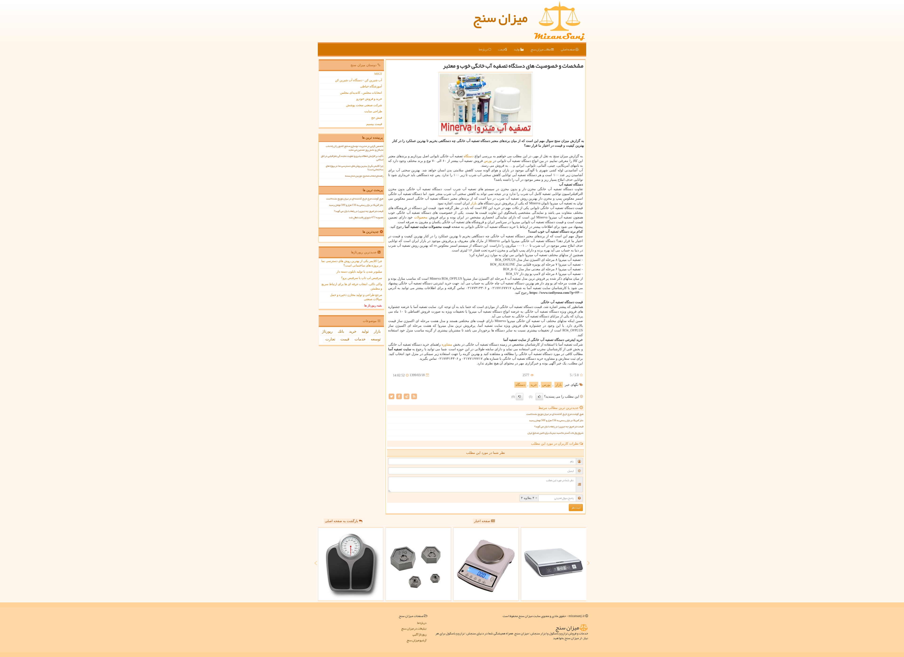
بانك (341, 331)
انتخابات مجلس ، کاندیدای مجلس (361, 92)
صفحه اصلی (568, 49)
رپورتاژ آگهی (419, 634)
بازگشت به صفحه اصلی (342, 521)
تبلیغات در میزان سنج (413, 628)
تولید (517, 49)
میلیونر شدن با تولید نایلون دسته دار (359, 271)
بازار (474, 203)
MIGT (378, 74)
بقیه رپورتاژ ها (373, 305)
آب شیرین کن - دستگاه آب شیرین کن (358, 80)
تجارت (330, 339)
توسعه (376, 339)
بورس (488, 161)
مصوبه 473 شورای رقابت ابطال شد (366, 217)
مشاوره (447, 344)
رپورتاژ (327, 331)
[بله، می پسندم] (539, 396)
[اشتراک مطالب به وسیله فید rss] (414, 396)
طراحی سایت (373, 111)
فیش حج (376, 117)
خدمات (360, 339)
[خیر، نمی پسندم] (519, 396)
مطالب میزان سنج (541, 49)
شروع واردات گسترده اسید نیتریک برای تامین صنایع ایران (555, 432)
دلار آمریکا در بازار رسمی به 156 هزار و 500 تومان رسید (556, 420)
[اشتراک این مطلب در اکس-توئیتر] (391, 396)
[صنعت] (418, 564)
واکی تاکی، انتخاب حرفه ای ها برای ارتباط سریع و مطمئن (352, 286)
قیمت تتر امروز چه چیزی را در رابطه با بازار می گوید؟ (558, 426)
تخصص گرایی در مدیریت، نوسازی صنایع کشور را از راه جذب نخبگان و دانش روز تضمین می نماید (354, 148)
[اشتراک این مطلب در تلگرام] (406, 396)
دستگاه (468, 156)
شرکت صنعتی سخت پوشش (364, 105)
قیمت (501, 49)
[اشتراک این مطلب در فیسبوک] (399, 396)
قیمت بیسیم (374, 124)
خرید (533, 385)
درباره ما (483, 49)
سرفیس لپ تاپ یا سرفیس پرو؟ (361, 278)
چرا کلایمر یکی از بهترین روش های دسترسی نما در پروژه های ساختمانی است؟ (354, 167)
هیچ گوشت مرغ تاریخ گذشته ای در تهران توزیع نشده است (554, 413)
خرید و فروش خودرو (369, 99)
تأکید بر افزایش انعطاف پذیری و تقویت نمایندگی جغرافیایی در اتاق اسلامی (352, 157)
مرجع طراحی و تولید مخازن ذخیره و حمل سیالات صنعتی (356, 297)
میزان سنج (500, 17)
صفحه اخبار (482, 521)
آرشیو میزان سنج (416, 640)
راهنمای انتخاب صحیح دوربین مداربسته (364, 175)
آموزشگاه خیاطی (371, 86)
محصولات (421, 217)
